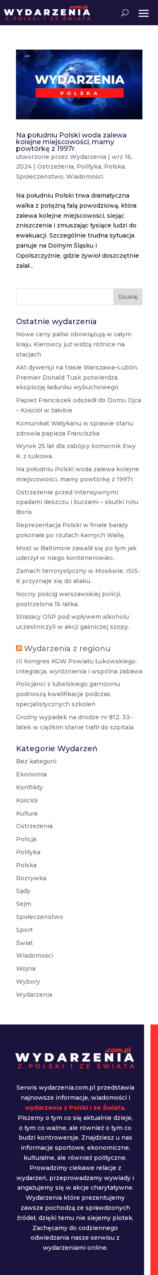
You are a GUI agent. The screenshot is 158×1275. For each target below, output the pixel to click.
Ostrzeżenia (55, 166)
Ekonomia (31, 774)
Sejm (23, 904)
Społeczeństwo (39, 176)
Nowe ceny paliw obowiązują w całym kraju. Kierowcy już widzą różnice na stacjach (73, 344)
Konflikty (29, 787)
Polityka (89, 166)
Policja (26, 839)
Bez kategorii (36, 761)
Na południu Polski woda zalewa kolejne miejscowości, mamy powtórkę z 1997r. (71, 142)
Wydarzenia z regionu (67, 648)
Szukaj (128, 297)
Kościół (26, 800)
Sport (24, 930)
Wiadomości (84, 176)
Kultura (26, 813)
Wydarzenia (88, 157)
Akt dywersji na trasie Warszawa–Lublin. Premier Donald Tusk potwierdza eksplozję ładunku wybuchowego (77, 377)
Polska (114, 166)
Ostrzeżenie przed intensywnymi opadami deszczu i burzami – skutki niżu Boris (77, 502)
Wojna (25, 968)
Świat (24, 943)
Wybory (28, 981)
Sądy (23, 891)
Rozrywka (31, 878)
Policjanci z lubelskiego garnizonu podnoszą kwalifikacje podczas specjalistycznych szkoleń (68, 694)
